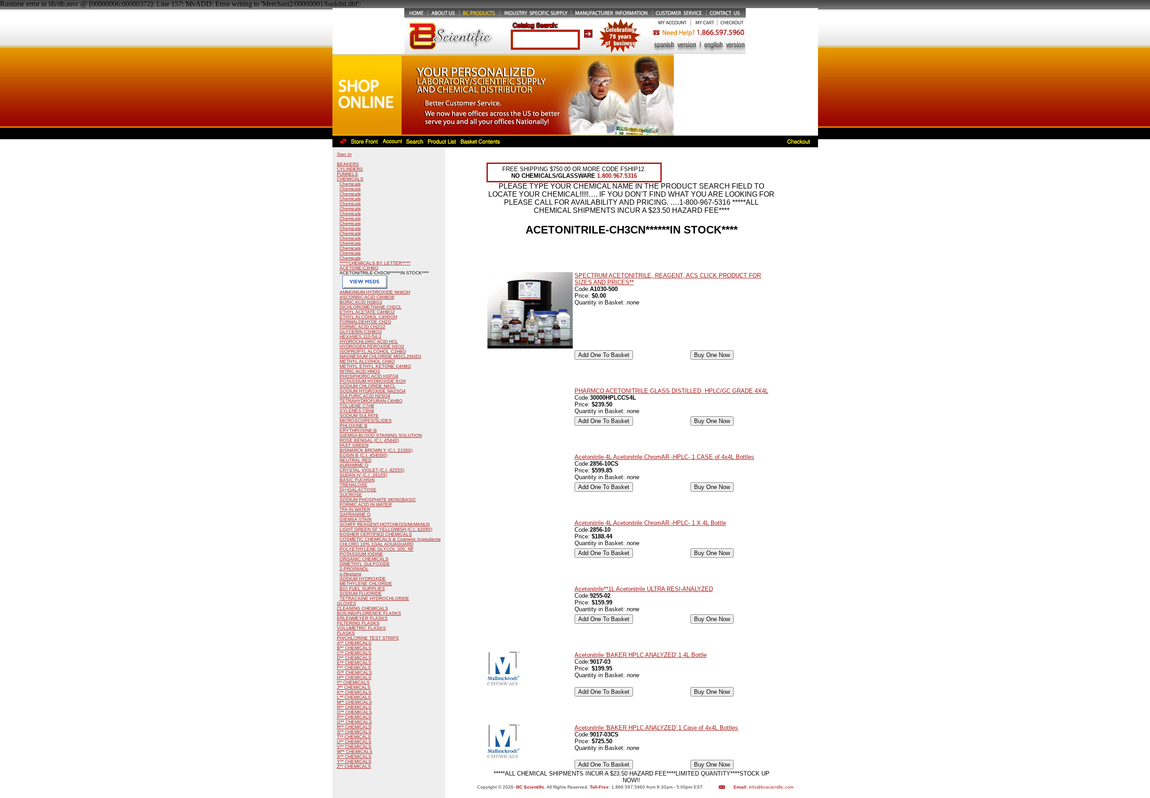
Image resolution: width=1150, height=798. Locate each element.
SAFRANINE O (355, 514)
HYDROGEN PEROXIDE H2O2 (372, 346)
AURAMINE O (354, 465)
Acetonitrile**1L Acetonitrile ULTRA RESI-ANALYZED (644, 589)
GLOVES (346, 603)
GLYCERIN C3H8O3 (361, 331)
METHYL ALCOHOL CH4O (367, 361)
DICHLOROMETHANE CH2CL (371, 306)
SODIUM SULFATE (359, 415)
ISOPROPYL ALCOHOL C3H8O (373, 351)
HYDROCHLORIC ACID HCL (369, 341)
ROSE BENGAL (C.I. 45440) (369, 440)
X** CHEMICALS (354, 756)
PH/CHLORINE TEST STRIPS (368, 637)
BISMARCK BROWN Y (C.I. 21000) (376, 450)
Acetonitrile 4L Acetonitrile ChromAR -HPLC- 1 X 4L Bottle (650, 523)
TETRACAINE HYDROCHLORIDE (374, 598)
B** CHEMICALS (354, 647)
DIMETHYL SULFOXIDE (365, 563)
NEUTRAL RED (356, 460)
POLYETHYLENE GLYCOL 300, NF (377, 549)
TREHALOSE (353, 484)
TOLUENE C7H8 (357, 405)
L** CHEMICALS (354, 697)
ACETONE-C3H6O (359, 267)
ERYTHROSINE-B (358, 430)
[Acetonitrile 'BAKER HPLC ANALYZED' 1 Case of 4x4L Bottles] (503, 756)
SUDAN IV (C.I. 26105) (363, 474)
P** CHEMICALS (354, 716)
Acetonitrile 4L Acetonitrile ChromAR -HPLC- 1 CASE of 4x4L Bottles (664, 457)
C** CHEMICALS (354, 652)
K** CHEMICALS (354, 692)
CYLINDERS (350, 169)
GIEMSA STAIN (356, 519)
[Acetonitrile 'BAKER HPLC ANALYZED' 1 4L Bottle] (503, 683)
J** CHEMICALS (354, 687)
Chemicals (350, 183)
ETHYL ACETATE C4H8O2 (367, 311)
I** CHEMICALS (353, 682)
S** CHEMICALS (354, 731)
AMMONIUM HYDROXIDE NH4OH (375, 292)
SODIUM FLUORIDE (361, 593)
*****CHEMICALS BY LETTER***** (375, 262)
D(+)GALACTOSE (358, 489)
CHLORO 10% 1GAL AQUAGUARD (376, 544)
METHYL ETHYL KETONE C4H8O (375, 366)
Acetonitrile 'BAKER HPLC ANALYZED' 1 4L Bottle (641, 655)
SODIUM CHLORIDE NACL (368, 386)
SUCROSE (351, 494)
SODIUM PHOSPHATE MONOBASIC (378, 499)
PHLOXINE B (353, 425)
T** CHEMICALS (354, 736)
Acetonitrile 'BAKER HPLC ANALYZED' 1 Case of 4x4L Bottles (656, 727)
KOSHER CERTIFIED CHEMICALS (376, 534)
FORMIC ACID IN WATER (366, 504)
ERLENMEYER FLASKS (362, 618)
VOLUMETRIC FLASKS (361, 628)
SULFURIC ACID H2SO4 (365, 395)
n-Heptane (351, 573)
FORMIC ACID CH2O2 (362, 326)
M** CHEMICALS (354, 702)
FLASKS (346, 632)
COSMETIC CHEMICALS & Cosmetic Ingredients (390, 539)
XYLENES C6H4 (357, 410)
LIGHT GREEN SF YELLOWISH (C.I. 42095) (386, 529)
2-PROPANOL (354, 568)
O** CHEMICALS (354, 712)
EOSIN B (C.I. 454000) (363, 455)
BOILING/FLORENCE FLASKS (369, 613)
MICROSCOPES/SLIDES (366, 420)
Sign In (344, 154)
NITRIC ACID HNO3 (360, 371)
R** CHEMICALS (354, 726)
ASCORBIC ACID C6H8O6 (367, 297)
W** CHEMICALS (354, 751)
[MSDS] (364, 287)
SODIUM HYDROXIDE (363, 578)
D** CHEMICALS (354, 657)
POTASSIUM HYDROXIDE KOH (373, 381)
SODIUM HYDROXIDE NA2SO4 (373, 390)
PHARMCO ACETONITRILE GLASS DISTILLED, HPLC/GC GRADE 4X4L (671, 391)
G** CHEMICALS (354, 672)
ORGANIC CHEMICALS (364, 558)
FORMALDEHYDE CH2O (365, 321)
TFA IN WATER (355, 509)
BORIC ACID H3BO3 (361, 302)
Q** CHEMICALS (354, 721)
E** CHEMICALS (354, 662)
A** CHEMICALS (354, 642)
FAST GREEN (354, 445)
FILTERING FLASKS (358, 623)
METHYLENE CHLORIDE (366, 583)
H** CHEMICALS (354, 677)
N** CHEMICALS (354, 707)
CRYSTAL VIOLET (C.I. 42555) (372, 469)
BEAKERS (348, 164)
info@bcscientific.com (771, 787)
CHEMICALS (350, 178)
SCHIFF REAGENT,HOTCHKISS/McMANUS (385, 524)
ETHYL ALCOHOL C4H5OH (368, 316)
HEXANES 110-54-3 (360, 336)
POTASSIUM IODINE (361, 553)
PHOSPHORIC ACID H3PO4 (369, 376)
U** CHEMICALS (354, 741)
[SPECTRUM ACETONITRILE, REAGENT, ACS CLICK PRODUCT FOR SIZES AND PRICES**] (530, 346)
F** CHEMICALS (354, 667)
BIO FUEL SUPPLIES (362, 588)
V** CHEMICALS (354, 746)
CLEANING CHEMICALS (362, 608)
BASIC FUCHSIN (357, 479)
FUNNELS (347, 174)
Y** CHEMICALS (354, 761)
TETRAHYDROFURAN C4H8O (371, 400)
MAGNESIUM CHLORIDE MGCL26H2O (380, 356)
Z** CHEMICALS (354, 766)
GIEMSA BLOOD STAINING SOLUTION (381, 435)
